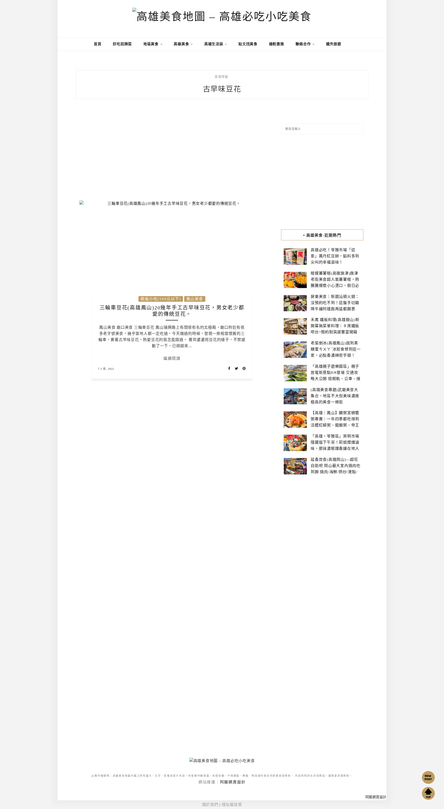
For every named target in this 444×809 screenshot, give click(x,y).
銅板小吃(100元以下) (161, 299)
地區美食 (151, 44)
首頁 (96, 44)
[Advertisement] (172, 153)
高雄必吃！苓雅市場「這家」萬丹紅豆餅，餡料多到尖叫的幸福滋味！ (335, 256)
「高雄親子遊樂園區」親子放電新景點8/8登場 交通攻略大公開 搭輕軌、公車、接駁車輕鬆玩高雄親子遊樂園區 (335, 378)
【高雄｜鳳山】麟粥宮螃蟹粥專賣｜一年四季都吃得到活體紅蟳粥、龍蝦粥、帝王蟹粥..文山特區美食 (335, 422)
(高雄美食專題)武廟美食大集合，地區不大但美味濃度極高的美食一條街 (335, 396)
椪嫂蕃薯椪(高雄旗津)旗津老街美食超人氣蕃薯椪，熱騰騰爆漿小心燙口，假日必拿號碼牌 (335, 282)
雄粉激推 (276, 44)
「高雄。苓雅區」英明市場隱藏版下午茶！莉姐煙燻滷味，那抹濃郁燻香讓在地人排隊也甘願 (335, 445)
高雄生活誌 (214, 44)
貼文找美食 (247, 44)
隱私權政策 (232, 805)
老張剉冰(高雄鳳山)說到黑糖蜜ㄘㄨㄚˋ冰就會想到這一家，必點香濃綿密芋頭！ (336, 349)
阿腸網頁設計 (233, 782)
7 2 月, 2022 (106, 368)
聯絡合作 (303, 44)
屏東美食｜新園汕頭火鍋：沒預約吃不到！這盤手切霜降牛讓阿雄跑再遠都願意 (335, 303)
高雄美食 (182, 44)
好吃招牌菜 (122, 44)
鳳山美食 (194, 299)
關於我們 (210, 805)
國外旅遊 (333, 44)
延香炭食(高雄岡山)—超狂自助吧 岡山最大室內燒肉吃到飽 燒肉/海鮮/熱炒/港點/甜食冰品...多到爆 (335, 468)
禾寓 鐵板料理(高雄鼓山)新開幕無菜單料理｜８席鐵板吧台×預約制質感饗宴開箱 (335, 326)
